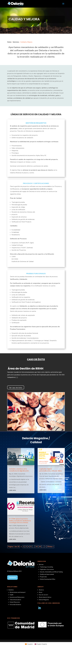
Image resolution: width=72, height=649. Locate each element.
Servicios (16, 42)
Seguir (46, 608)
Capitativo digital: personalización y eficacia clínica (50, 470)
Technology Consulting (46, 567)
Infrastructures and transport (17, 592)
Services (41, 564)
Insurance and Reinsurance (17, 597)
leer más (12, 490)
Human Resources (15, 602)
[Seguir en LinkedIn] (39, 608)
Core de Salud (43, 476)
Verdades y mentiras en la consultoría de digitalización (19, 470)
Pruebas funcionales (36, 274)
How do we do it (43, 595)
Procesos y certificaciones (36, 184)
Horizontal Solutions (15, 604)
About (40, 592)
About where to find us (45, 597)
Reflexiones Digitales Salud (53, 479)
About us (41, 590)
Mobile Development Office (47, 579)
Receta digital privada (21, 528)
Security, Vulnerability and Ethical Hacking (51, 572)
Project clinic (43, 577)
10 (36, 547)
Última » (50, 547)
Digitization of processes (47, 569)
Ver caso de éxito (15, 388)
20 (40, 547)
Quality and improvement (47, 574)
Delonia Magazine (44, 600)
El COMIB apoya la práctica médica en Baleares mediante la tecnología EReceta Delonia (20, 520)
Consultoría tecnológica (55, 474)
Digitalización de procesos (25, 476)
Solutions (11, 590)
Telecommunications (15, 600)
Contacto (12, 577)
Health (11, 595)
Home (9, 42)
